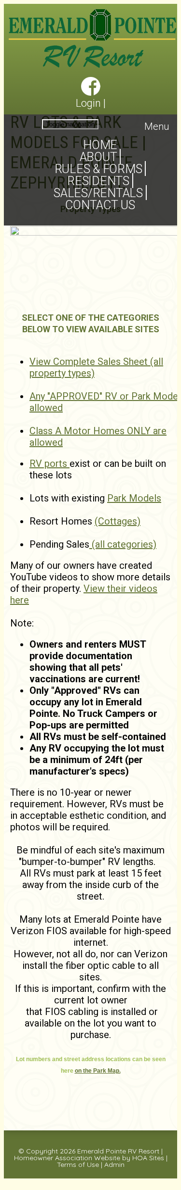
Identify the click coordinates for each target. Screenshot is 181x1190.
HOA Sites (148, 1157)
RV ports (49, 463)
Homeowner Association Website (67, 1157)
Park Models (134, 498)
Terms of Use (78, 1164)
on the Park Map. (98, 1070)
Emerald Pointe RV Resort (118, 1151)
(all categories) (122, 544)
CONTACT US (100, 205)
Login (88, 103)
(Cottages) (117, 521)
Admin (114, 1164)
